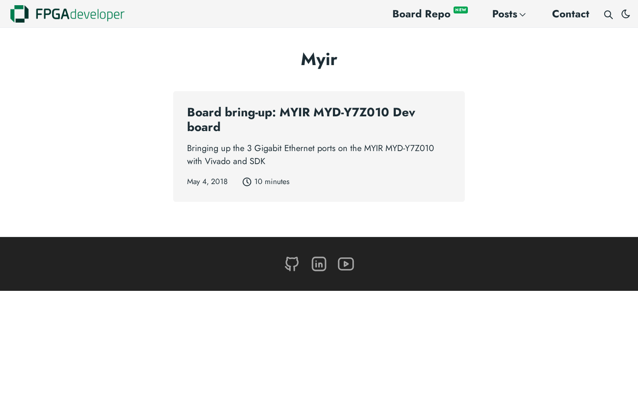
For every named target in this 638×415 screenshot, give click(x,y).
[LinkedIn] (320, 263)
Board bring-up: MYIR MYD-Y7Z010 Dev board (301, 119)
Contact (570, 13)
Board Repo (429, 13)
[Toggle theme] (626, 14)
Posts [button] (504, 13)
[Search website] (608, 14)
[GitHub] (293, 263)
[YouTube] (346, 263)
